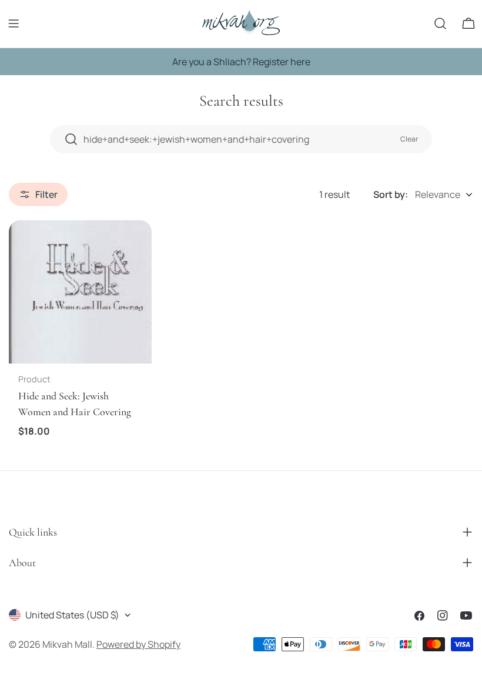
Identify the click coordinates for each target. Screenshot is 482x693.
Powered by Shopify (138, 644)
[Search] (440, 23)
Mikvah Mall (67, 644)
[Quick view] (134, 246)
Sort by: (390, 194)
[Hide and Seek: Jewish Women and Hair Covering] (80, 291)
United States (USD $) (72, 614)
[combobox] (241, 139)
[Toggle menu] (13, 23)
